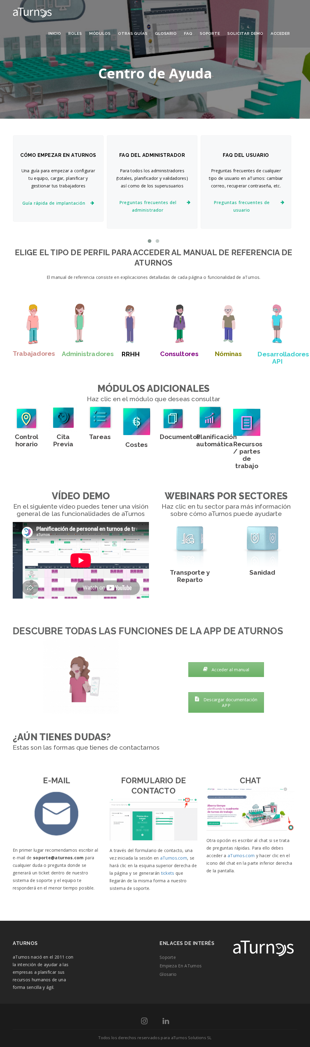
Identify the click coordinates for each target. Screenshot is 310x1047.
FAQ (188, 33)
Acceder (280, 33)
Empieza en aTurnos (181, 966)
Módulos (100, 33)
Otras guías (133, 33)
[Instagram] (144, 1022)
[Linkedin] (166, 1022)
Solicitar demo (245, 33)
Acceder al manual (229, 669)
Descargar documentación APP (229, 702)
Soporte (210, 33)
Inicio (54, 33)
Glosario (166, 33)
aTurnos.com (173, 858)
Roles (75, 33)
